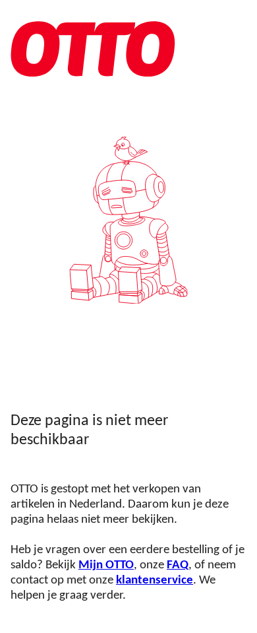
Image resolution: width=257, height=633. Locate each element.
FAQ (177, 565)
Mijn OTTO (106, 565)
